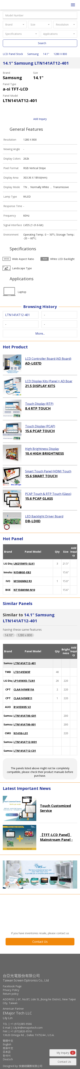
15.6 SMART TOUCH (41, 476)
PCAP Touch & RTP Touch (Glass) (48, 494)
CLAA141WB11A (24, 689)
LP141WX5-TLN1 (24, 680)
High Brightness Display (42, 449)
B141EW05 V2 (22, 707)
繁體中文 (8, 1040)
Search (42, 43)
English (7, 1044)
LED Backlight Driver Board (44, 516)
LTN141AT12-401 (25, 663)
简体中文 (8, 1048)
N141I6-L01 (21, 733)
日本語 (7, 1052)
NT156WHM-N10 (24, 590)
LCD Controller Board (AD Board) (48, 359)
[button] (15, 24)
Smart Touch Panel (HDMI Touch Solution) (48, 471)
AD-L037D (33, 363)
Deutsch (8, 1059)
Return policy (10, 993)
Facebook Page (12, 986)
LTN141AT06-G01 (25, 715)
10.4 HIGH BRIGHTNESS (44, 453)
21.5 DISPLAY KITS (40, 386)
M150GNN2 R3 (23, 581)
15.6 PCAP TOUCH (40, 431)
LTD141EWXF (22, 672)
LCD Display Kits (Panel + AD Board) (48, 381)
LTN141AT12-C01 (25, 750)
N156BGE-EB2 (22, 572)
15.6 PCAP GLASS (39, 498)
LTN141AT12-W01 (25, 742)
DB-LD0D (33, 521)
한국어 (7, 1055)
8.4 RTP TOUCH (38, 408)
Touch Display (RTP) (39, 404)
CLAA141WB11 (23, 698)
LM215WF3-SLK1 (24, 563)
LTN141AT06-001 (25, 724)
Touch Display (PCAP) (40, 426)
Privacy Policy (11, 990)
